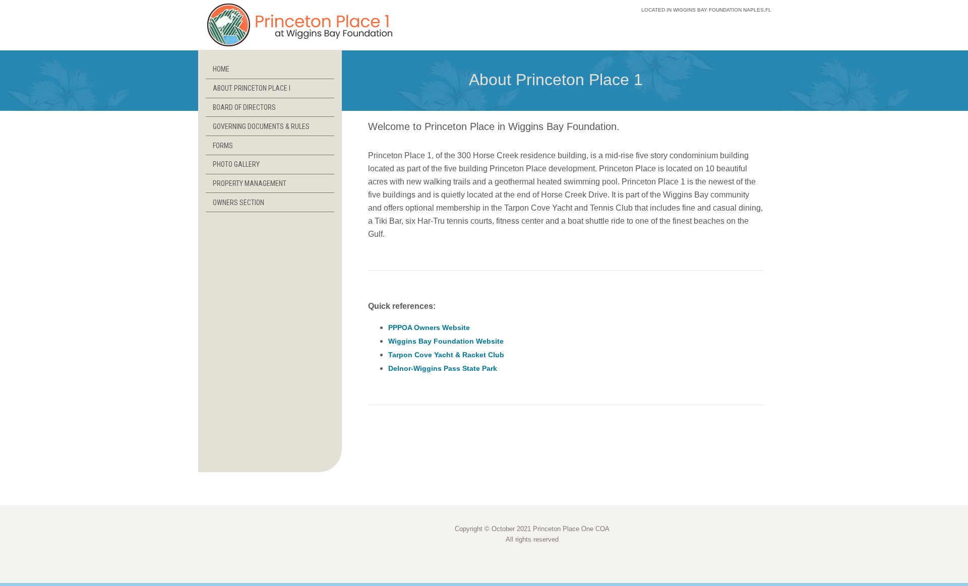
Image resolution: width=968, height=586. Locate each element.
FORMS (223, 146)
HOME (221, 69)
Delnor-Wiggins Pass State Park (442, 368)
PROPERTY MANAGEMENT (249, 183)
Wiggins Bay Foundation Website (446, 341)
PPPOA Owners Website (429, 327)
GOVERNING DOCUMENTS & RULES (261, 126)
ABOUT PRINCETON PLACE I (251, 88)
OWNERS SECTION (238, 203)
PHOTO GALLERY (236, 164)
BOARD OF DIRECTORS (244, 107)
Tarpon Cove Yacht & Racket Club (446, 355)
